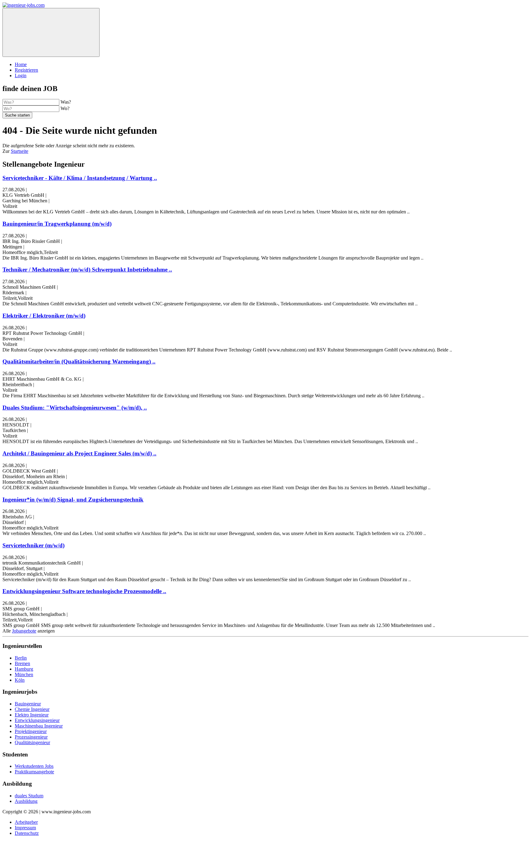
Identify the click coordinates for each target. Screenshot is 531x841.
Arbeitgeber (26, 822)
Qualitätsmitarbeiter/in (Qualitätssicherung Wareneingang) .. (78, 361)
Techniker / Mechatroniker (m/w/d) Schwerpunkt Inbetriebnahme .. (87, 269)
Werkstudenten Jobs (34, 766)
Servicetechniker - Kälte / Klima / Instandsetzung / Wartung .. (79, 178)
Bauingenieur (28, 703)
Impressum (25, 827)
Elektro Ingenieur (32, 714)
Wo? (65, 108)
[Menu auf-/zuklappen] (51, 32)
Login (20, 75)
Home (21, 64)
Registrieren (26, 70)
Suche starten (17, 115)
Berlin (21, 658)
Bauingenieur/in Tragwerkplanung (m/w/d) (57, 223)
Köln (20, 680)
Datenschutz (27, 833)
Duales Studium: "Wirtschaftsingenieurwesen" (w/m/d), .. (74, 407)
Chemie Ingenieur (32, 709)
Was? (66, 102)
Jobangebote (24, 630)
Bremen (22, 663)
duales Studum (29, 795)
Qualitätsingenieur (32, 742)
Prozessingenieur (31, 737)
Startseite (19, 151)
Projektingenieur (31, 731)
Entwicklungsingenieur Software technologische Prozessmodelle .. (84, 591)
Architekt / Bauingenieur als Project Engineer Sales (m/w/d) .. (79, 453)
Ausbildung (26, 801)
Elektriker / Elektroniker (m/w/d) (43, 315)
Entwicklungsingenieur (37, 720)
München (24, 674)
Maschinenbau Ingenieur (39, 725)
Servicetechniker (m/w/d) (33, 545)
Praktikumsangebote (34, 771)
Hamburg (24, 669)
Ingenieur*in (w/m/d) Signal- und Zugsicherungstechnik (73, 499)
